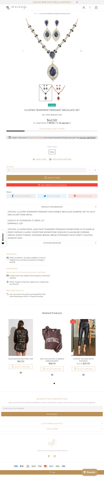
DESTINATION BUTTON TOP (20, 359)
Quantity (10, 167)
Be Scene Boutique (19, 8)
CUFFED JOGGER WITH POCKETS (83, 360)
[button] (52, 123)
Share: (9, 192)
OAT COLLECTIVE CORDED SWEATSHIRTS (52, 360)
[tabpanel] (20, 349)
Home (36, 13)
